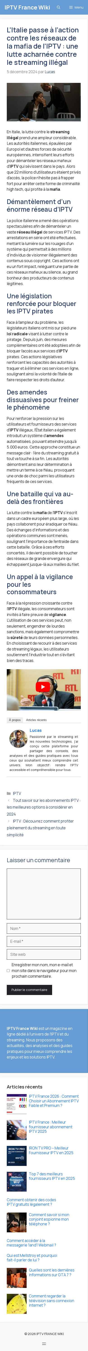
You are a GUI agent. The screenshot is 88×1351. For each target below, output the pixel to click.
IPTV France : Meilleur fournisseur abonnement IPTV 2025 (50, 1127)
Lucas (36, 730)
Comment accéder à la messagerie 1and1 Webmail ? (31, 1243)
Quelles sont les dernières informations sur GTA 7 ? (51, 1272)
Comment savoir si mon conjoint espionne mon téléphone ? (49, 1219)
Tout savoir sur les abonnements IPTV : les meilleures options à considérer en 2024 (44, 807)
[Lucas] (18, 746)
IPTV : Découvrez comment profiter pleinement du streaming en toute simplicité (40, 827)
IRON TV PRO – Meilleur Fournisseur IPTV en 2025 (51, 1150)
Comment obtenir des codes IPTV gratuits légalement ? (31, 1202)
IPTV (17, 793)
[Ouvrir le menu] (44, 1343)
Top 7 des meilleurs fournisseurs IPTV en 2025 (52, 1176)
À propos (15, 720)
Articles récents (36, 720)
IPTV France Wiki (27, 7)
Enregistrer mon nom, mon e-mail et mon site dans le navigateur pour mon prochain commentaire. (44, 970)
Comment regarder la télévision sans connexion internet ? (51, 1300)
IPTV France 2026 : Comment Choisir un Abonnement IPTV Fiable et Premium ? (54, 1101)
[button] (58, 7)
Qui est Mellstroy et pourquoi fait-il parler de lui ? (32, 1258)
